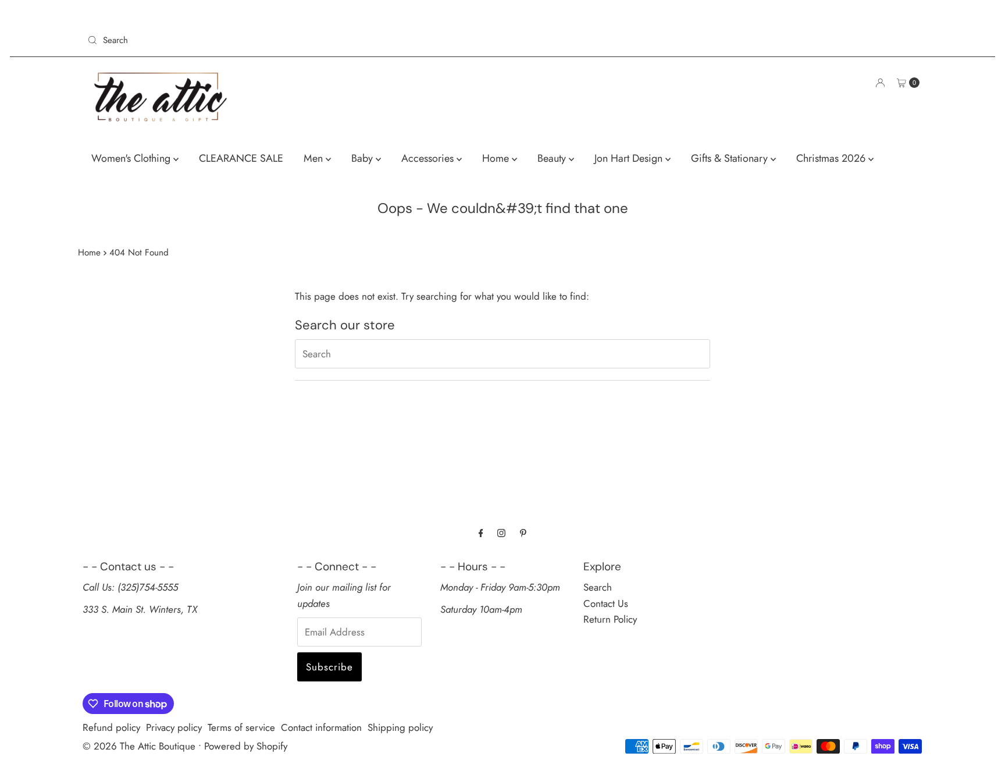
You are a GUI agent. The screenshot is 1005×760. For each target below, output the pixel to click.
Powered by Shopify (245, 746)
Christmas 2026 (832, 158)
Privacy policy (174, 727)
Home (497, 158)
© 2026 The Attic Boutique (139, 746)
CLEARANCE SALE (241, 158)
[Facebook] (481, 533)
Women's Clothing (132, 158)
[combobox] (290, 40)
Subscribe (329, 667)
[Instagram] (501, 533)
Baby (363, 158)
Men (315, 158)
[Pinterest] (523, 533)
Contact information (321, 727)
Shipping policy (400, 727)
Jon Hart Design (629, 158)
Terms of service (241, 727)
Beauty (553, 158)
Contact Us (605, 603)
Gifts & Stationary (731, 158)
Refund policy (111, 727)
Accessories (429, 158)
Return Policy (610, 619)
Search (597, 587)
